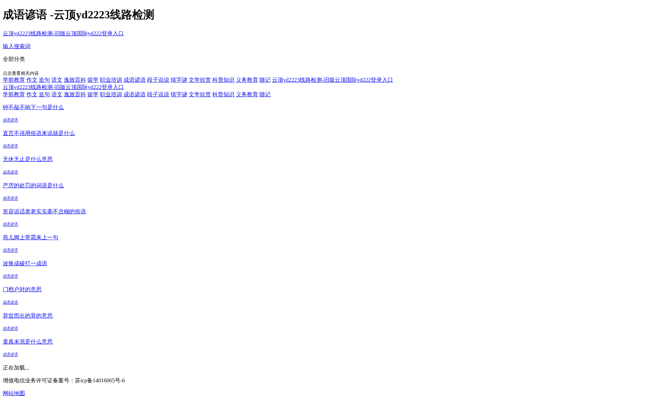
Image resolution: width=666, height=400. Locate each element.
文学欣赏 (200, 80)
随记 (265, 80)
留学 (93, 80)
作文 (31, 80)
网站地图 (14, 393)
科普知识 (223, 80)
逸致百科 (75, 80)
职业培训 (111, 80)
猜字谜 (179, 80)
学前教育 (14, 80)
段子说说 (158, 80)
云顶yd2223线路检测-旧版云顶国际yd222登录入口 (63, 33)
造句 (44, 80)
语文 (56, 80)
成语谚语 (134, 80)
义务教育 (247, 80)
